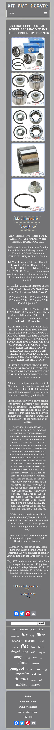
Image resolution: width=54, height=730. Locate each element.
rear (29, 670)
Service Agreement (28, 711)
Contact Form (28, 701)
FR (31, 717)
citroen (30, 640)
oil (33, 646)
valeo (35, 658)
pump (33, 629)
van (32, 636)
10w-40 (27, 658)
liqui (41, 647)
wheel (15, 647)
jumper (34, 684)
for (25, 634)
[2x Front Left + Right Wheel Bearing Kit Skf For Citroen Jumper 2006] (28, 54)
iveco (14, 629)
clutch (23, 662)
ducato (21, 678)
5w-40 (45, 670)
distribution (19, 652)
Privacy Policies (28, 706)
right (41, 641)
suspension (15, 636)
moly (18, 656)
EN (25, 717)
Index (28, 696)
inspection (22, 673)
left (40, 680)
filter (41, 635)
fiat (24, 646)
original (35, 664)
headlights (36, 674)
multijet (21, 684)
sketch (37, 670)
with (33, 652)
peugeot (16, 668)
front (41, 629)
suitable (33, 680)
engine (42, 652)
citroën (24, 629)
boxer (17, 640)
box (41, 658)
